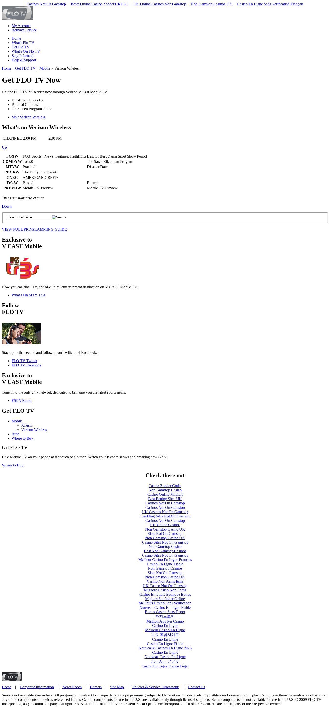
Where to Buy (22, 438)
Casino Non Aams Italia (165, 581)
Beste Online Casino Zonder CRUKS (100, 4)
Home (16, 38)
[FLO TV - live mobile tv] (17, 18)
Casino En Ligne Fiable (165, 564)
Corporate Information (37, 687)
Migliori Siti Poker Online (165, 599)
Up (4, 147)
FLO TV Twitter (24, 361)
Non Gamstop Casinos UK (211, 4)
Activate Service (24, 30)
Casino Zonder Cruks (165, 486)
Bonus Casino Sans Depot (165, 612)
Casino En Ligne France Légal (165, 666)
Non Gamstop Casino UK (165, 529)
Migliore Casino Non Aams (165, 590)
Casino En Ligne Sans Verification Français (270, 4)
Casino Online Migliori (165, 494)
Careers (96, 687)
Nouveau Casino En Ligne (165, 657)
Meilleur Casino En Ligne (165, 630)
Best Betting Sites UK (165, 499)
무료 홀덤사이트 (165, 634)
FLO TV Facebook (26, 365)
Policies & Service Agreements (155, 687)
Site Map (117, 687)
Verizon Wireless (34, 430)
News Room (72, 687)
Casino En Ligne (165, 626)
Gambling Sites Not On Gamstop (165, 516)
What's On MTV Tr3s (28, 295)
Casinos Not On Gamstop (46, 4)
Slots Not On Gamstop (165, 533)
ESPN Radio (21, 400)
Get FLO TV (25, 68)
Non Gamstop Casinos (165, 568)
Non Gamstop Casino (165, 490)
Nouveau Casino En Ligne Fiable (165, 607)
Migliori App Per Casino (165, 621)
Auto (15, 434)
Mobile (44, 68)
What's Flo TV (23, 43)
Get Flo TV (20, 47)
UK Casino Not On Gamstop (165, 586)
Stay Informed (22, 56)
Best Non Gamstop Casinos (165, 551)
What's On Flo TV (26, 51)
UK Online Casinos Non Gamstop (159, 4)
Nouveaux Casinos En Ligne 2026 (165, 648)
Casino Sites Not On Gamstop (165, 542)
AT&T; (26, 425)
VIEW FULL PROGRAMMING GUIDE (34, 229)
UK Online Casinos (165, 525)
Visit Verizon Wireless (28, 117)
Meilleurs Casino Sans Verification (165, 603)
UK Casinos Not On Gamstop (165, 512)
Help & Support (24, 60)
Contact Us (196, 687)
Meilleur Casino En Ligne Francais (165, 560)
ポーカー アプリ (165, 661)
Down (7, 206)
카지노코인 (165, 616)
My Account (21, 26)
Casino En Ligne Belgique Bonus (165, 594)
